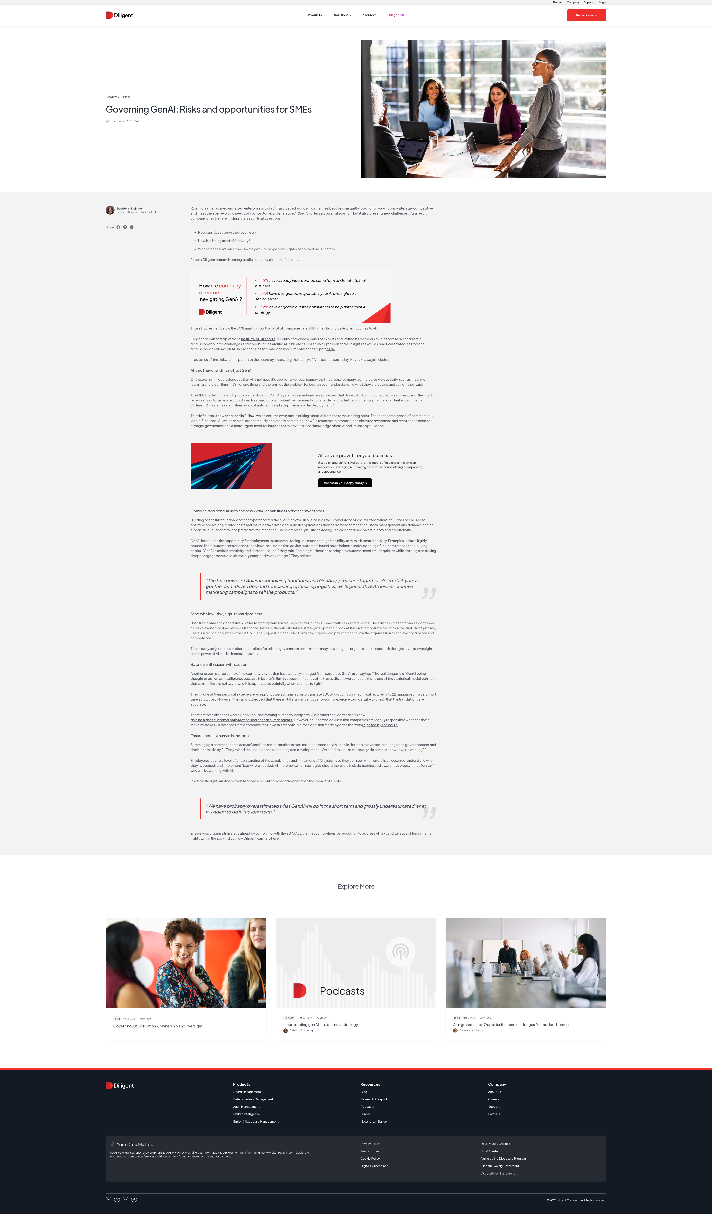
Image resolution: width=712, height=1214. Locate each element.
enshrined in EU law (240, 416)
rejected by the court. (380, 725)
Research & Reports (375, 1099)
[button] (316, 15)
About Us (494, 1092)
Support (589, 2)
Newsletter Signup (374, 1121)
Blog (364, 1092)
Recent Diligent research (210, 259)
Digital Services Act (374, 1166)
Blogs (127, 96)
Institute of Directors (258, 339)
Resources (112, 96)
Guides (366, 1114)
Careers (493, 1099)
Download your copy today (343, 483)
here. (275, 838)
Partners (494, 1114)
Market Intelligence (246, 1114)
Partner (557, 2)
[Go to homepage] (120, 1085)
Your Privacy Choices (495, 1144)
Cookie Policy (370, 1158)
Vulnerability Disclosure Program (503, 1158)
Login (602, 2)
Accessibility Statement (498, 1173)
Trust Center (490, 1151)
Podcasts (367, 1106)
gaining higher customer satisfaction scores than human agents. (242, 720)
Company (573, 2)
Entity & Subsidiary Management (256, 1121)
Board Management (247, 1092)
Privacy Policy (370, 1144)
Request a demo (586, 15)
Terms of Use (370, 1151)
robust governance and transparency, (298, 648)
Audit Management (246, 1106)
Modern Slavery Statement (500, 1166)
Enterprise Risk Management (253, 1099)
